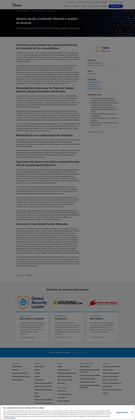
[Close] (132, 412)
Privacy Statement (10, 418)
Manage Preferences (122, 412)
